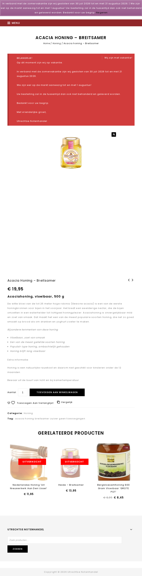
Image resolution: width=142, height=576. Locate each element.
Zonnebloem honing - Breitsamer (129, 284)
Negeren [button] (102, 12)
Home (46, 43)
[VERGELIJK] (38, 462)
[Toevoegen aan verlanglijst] (20, 462)
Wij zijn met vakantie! (118, 57)
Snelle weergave (29, 462)
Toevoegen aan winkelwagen (57, 392)
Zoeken (18, 549)
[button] (114, 134)
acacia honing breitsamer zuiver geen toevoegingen (50, 418)
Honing (57, 43)
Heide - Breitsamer (133, 282)
